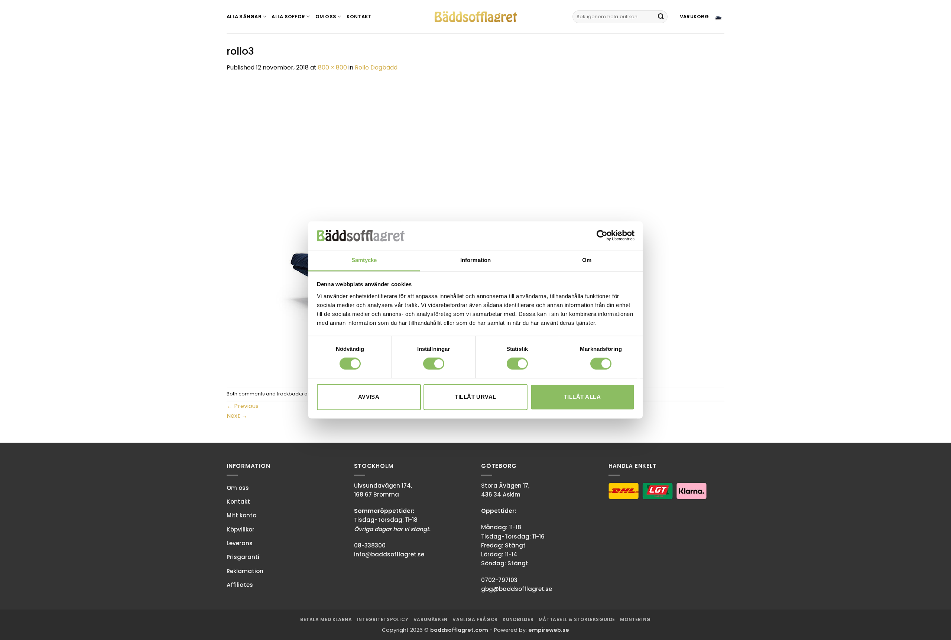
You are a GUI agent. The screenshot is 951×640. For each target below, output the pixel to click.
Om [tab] (586, 260)
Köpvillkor (240, 529)
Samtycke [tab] (364, 260)
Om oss (326, 16)
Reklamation (245, 571)
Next (237, 415)
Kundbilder (518, 619)
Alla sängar (244, 16)
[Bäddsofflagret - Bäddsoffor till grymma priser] (475, 17)
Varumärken (430, 619)
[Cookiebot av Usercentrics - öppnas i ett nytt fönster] (601, 235)
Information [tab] (475, 260)
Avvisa (369, 397)
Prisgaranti (243, 557)
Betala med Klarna (326, 619)
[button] (702, 16)
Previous (243, 406)
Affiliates (240, 585)
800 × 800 (332, 67)
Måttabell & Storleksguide (577, 619)
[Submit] (661, 16)
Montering (635, 619)
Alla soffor (288, 16)
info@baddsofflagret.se (389, 554)
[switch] (433, 364)
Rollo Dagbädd (376, 67)
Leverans (240, 543)
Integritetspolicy (382, 619)
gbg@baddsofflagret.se (516, 589)
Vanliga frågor (475, 619)
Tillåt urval (475, 397)
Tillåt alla (582, 397)
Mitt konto (241, 515)
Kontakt (359, 16)
